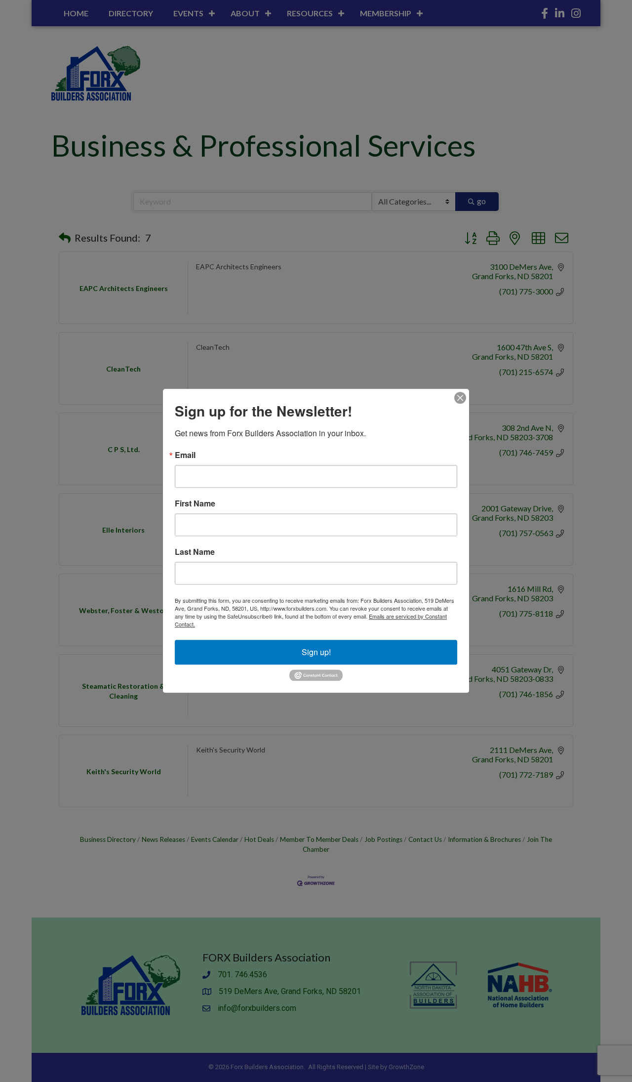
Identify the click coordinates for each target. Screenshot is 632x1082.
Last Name (195, 552)
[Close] (460, 398)
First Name (195, 503)
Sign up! (316, 652)
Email (185, 455)
